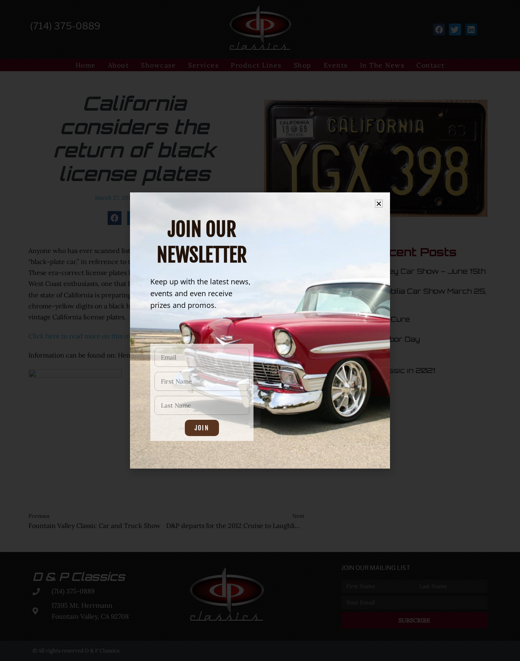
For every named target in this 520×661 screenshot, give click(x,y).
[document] (260, 330)
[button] (379, 204)
